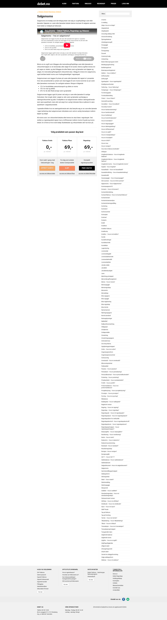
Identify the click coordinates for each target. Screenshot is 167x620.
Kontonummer (105, 212)
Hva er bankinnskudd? (108, 112)
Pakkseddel (104, 366)
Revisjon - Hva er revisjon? (109, 451)
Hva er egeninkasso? (68, 572)
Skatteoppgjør (105, 485)
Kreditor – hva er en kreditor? (110, 234)
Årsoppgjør (104, 45)
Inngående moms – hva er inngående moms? (114, 164)
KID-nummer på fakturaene (70, 581)
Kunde (103, 237)
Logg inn (125, 4)
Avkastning (104, 59)
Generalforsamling (106, 101)
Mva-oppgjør (105, 299)
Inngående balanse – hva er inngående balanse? (112, 155)
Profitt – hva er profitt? (108, 383)
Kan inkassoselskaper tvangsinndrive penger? (69, 578)
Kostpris (103, 220)
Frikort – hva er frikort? (108, 98)
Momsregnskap (106, 287)
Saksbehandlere (42, 586)
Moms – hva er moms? (108, 282)
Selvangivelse (105, 476)
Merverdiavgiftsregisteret (108, 279)
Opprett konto (47, 168)
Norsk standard (106, 315)
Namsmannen (105, 310)
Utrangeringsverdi (106, 549)
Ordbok (115, 583)
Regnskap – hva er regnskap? (110, 410)
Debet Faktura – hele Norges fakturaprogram (96, 573)
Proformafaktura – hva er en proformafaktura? (109, 387)
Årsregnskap (105, 51)
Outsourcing (105, 358)
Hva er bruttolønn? (107, 121)
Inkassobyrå (91, 576)
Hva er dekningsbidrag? (108, 126)
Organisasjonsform (107, 352)
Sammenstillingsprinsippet (109, 471)
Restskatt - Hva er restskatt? (109, 446)
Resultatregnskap (106, 448)
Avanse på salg (105, 56)
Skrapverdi (104, 488)
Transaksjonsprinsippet (108, 529)
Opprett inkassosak (43, 579)
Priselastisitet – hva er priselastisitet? (112, 380)
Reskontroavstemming (108, 443)
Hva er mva (104, 143)
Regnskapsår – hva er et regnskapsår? (112, 413)
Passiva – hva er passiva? (109, 369)
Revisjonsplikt (105, 454)
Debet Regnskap (118, 576)
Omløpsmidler (105, 332)
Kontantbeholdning (107, 192)
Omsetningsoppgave (107, 338)
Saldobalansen (105, 463)
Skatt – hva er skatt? (107, 479)
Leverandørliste (106, 262)
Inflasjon (104, 152)
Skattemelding (105, 482)
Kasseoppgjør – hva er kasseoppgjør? (112, 178)
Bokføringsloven (106, 67)
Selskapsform (105, 474)
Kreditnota (104, 231)
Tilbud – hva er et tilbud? (108, 523)
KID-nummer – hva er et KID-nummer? (112, 181)
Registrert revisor (106, 404)
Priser (113, 4)
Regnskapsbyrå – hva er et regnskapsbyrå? (114, 416)
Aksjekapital (105, 31)
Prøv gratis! (87, 168)
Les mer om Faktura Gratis (47, 173)
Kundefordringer (106, 240)
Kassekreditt (105, 175)
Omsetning (104, 335)
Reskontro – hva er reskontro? (110, 440)
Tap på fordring (106, 515)
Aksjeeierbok (105, 28)
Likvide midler (105, 265)
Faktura (75, 4)
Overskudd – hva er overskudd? (110, 360)
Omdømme (104, 329)
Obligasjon (104, 327)
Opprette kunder (42, 581)
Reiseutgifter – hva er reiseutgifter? (111, 432)
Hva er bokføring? (106, 115)
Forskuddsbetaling (107, 95)
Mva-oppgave (105, 296)
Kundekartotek (105, 242)
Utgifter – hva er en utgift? (109, 540)
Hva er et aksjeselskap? (108, 135)
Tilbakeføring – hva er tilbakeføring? (112, 521)
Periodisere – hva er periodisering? (111, 372)
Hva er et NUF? (105, 140)
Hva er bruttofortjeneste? (108, 118)
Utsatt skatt (105, 552)
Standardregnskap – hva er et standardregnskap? (110, 494)
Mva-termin (104, 307)
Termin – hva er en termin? (109, 518)
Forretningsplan (106, 93)
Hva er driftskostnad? (107, 129)
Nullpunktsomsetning (107, 324)
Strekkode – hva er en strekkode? (111, 504)
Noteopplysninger (106, 318)
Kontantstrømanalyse (108, 200)
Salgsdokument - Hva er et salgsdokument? (114, 465)
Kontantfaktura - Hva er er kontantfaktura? (114, 195)
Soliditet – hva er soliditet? (109, 491)
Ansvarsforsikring (106, 36)
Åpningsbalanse (106, 39)
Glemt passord (41, 575)
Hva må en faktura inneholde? (110, 149)
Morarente (104, 290)
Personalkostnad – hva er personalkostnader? (115, 374)
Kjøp (67, 168)
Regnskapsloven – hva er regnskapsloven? (114, 424)
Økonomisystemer (106, 363)
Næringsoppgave (106, 313)
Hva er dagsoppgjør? (107, 124)
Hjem (64, 4)
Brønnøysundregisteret (108, 70)
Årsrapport (104, 48)
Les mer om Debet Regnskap (87, 173)
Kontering (104, 206)
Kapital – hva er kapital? (108, 167)
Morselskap (104, 293)
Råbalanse (104, 399)
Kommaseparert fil (106, 186)
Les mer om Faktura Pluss (67, 173)
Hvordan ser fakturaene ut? (70, 575)
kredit (103, 223)
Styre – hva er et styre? (108, 507)
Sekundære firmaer (43, 588)
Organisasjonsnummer (108, 355)
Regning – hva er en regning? (110, 407)
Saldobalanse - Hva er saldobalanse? (112, 460)
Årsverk (103, 53)
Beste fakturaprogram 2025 (109, 62)
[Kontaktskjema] (127, 600)
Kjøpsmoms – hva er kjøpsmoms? (111, 183)
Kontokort (104, 209)
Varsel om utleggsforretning (109, 554)
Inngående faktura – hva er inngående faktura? (112, 160)
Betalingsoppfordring (107, 64)
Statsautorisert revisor (108, 498)
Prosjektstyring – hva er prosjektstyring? (113, 390)
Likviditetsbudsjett (106, 271)
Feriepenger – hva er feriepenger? (111, 90)
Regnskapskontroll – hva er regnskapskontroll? (115, 421)
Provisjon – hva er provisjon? (110, 393)
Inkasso (88, 4)
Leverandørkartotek (107, 256)
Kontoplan (104, 214)
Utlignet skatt (105, 546)
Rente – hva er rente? (107, 437)
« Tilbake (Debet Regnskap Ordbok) (49, 12)
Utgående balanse (106, 535)
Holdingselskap (117, 578)
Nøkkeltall (104, 321)
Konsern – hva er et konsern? (110, 189)
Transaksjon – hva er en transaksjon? (112, 526)
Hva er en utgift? (106, 132)
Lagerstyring (105, 248)
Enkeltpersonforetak (107, 84)
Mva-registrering (106, 301)
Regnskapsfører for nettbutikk (110, 418)
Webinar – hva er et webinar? (110, 560)
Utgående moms (106, 537)
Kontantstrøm (105, 198)
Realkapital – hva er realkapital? (110, 402)
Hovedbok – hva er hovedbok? (110, 104)
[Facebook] (123, 600)
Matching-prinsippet (107, 276)
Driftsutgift (104, 79)
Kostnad (104, 217)
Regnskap (101, 4)
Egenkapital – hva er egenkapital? (111, 81)
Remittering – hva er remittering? (111, 434)
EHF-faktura (40, 572)
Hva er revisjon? (106, 146)
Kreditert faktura (106, 228)
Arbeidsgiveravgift (106, 42)
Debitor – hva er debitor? (108, 73)
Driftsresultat (105, 76)
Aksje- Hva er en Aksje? (108, 25)
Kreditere (104, 226)
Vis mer (40, 592)
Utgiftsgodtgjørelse (107, 543)
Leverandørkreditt (106, 259)
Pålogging (40, 584)
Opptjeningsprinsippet (108, 346)
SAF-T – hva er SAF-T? (108, 457)
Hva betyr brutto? (106, 107)
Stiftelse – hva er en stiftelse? (110, 501)
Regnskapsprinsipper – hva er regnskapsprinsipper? (110, 428)
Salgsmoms (104, 468)
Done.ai (115, 574)
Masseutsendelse (118, 585)
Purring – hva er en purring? (109, 396)
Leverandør (104, 251)
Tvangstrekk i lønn (106, 532)
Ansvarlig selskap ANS (108, 34)
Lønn (102, 273)
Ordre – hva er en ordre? (108, 349)
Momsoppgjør (105, 285)
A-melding (104, 22)
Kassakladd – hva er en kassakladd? (112, 169)
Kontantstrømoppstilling (108, 203)
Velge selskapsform (107, 557)
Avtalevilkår (116, 590)
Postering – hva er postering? (110, 377)
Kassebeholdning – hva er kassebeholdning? (114, 172)
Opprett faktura (41, 577)
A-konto (103, 20)
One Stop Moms (106, 344)
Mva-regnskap (105, 304)
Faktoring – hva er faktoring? (110, 87)
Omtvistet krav (105, 341)
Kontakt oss (116, 588)
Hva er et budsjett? (107, 137)
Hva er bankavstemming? (109, 109)
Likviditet (104, 268)
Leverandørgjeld (106, 254)
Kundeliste (104, 245)
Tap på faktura (105, 512)
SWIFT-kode (104, 509)
